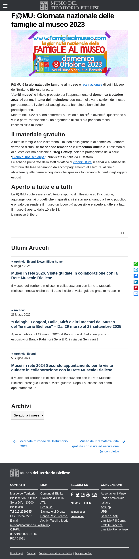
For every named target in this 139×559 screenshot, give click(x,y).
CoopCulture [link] (82, 162)
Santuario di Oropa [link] (52, 511)
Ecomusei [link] (46, 507)
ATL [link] (43, 502)
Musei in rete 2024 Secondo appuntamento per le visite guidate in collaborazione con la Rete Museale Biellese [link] (62, 367)
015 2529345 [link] (23, 511)
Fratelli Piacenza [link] (112, 525)
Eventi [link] (31, 261)
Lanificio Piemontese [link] (114, 529)
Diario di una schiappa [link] (28, 157)
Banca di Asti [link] (109, 516)
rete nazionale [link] (92, 84)
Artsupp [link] (106, 507)
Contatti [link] (31, 553)
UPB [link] (104, 511)
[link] (136, 264)
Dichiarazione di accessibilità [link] (55, 553)
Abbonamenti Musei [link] (114, 493)
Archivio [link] (20, 261)
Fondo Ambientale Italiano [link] (112, 500)
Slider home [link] (54, 261)
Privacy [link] (45, 525)
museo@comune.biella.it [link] (26, 525)
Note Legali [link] (16, 553)
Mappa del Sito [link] (83, 553)
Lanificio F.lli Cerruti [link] (113, 520)
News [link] (41, 261)
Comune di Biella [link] (51, 493)
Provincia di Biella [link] (52, 498)
